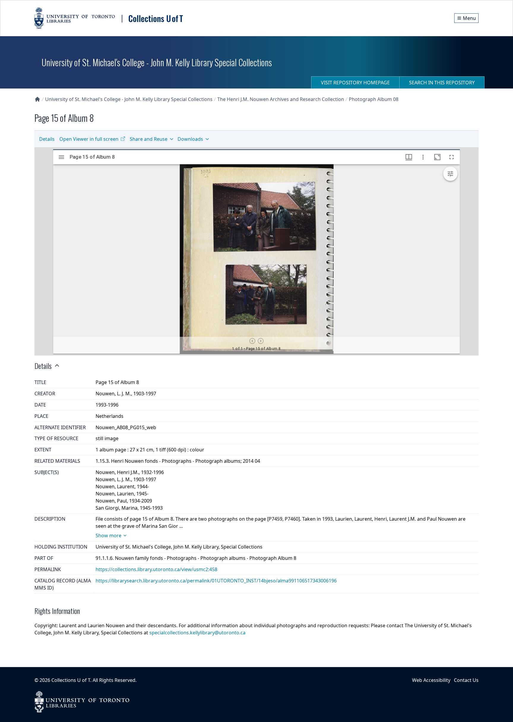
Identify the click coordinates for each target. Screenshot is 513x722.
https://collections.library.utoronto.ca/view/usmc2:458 (156, 569)
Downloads (190, 139)
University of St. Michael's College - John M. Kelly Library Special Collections (129, 99)
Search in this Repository (442, 82)
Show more (108, 535)
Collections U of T (70, 680)
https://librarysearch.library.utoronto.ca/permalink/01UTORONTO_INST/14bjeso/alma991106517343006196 (216, 580)
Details (47, 139)
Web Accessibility (431, 680)
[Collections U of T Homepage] (37, 99)
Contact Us (466, 680)
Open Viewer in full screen (88, 139)
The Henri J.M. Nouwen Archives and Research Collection (280, 99)
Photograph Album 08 (373, 99)
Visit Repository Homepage (355, 82)
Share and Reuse (148, 139)
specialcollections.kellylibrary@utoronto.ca (197, 632)
